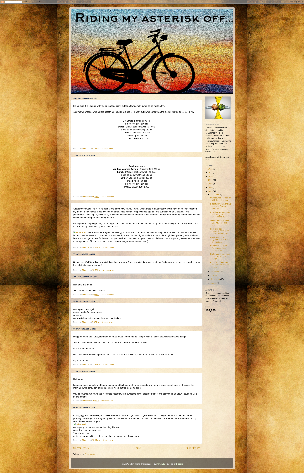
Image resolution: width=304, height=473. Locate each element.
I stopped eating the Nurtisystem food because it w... (218, 248)
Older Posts (193, 448)
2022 (210, 169)
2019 (210, 180)
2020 (210, 176)
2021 (210, 172)
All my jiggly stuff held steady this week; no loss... (219, 264)
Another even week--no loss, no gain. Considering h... (220, 214)
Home (137, 448)
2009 (210, 184)
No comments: (108, 148)
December (215, 194)
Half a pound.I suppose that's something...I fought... (220, 256)
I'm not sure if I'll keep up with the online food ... (220, 199)
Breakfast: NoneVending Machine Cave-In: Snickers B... (220, 206)
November (215, 272)
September (215, 279)
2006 (210, 187)
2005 (210, 191)
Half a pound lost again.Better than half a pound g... (220, 239)
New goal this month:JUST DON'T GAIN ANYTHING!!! (219, 231)
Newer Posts (81, 448)
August (214, 283)
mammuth (160, 464)
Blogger (179, 464)
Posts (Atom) (90, 454)
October (214, 275)
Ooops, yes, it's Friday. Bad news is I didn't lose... (219, 222)
